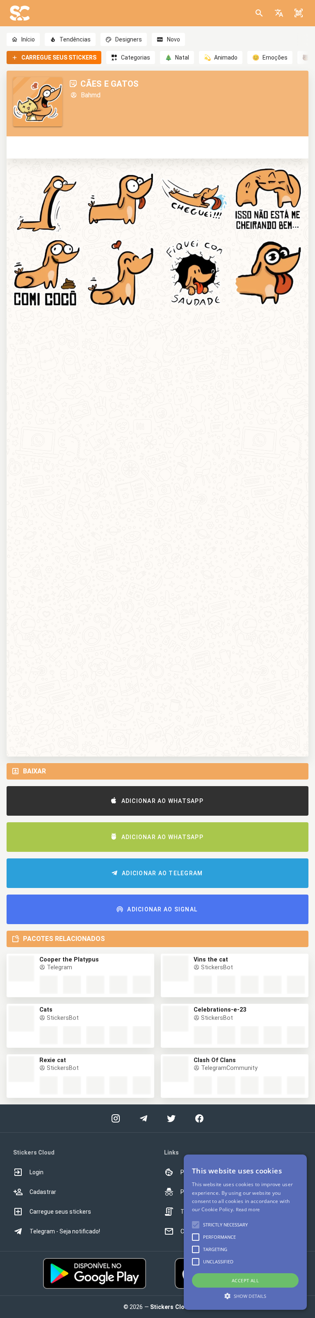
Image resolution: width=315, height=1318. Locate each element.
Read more (248, 1209)
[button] (279, 13)
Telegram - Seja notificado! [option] (65, 1231)
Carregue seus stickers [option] (60, 1211)
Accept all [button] (245, 1280)
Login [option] (36, 1172)
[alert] (245, 1232)
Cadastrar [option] (43, 1192)
